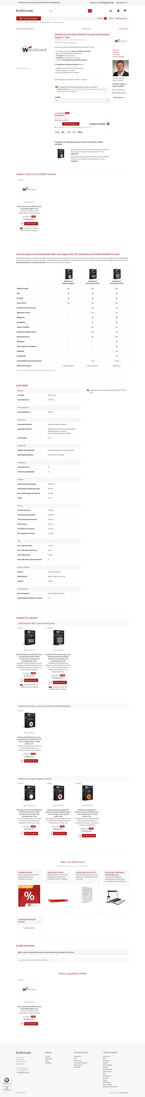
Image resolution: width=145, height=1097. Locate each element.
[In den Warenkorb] (22, 223)
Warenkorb (48, 1058)
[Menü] (10, 1077)
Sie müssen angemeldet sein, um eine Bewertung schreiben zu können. (47, 952)
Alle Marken (106, 1056)
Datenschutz (77, 1060)
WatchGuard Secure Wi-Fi (86, 872)
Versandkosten (124, 1093)
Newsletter (77, 1067)
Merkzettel (48, 1063)
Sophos (105, 1080)
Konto (47, 1060)
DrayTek (105, 1063)
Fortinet (105, 1067)
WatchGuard (106, 1082)
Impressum (77, 1056)
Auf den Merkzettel (118, 56)
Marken (111, 18)
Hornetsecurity (107, 1069)
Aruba (105, 1058)
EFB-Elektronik (107, 1065)
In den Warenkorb (71, 124)
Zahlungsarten (78, 1065)
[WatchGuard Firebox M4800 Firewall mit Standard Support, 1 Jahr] (29, 189)
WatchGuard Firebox (55, 872)
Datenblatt (69, 79)
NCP (104, 1073)
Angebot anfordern (98, 124)
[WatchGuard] (121, 41)
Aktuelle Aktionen (25, 872)
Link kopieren (117, 54)
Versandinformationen (80, 1063)
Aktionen (100, 18)
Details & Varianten (31, 223)
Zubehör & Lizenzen (81, 79)
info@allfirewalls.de (120, 93)
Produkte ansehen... (29, 928)
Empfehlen (116, 52)
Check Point (106, 1060)
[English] (110, 10)
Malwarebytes (107, 1071)
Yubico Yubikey (107, 1084)
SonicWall (106, 1078)
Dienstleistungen (121, 18)
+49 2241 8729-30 (119, 90)
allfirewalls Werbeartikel (110, 1086)
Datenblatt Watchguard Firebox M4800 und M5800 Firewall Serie (108, 391)
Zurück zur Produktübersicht (24, 29)
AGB (75, 1058)
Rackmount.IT (107, 1076)
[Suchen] (90, 10)
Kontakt (47, 1056)
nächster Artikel (123, 29)
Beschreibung (60, 79)
